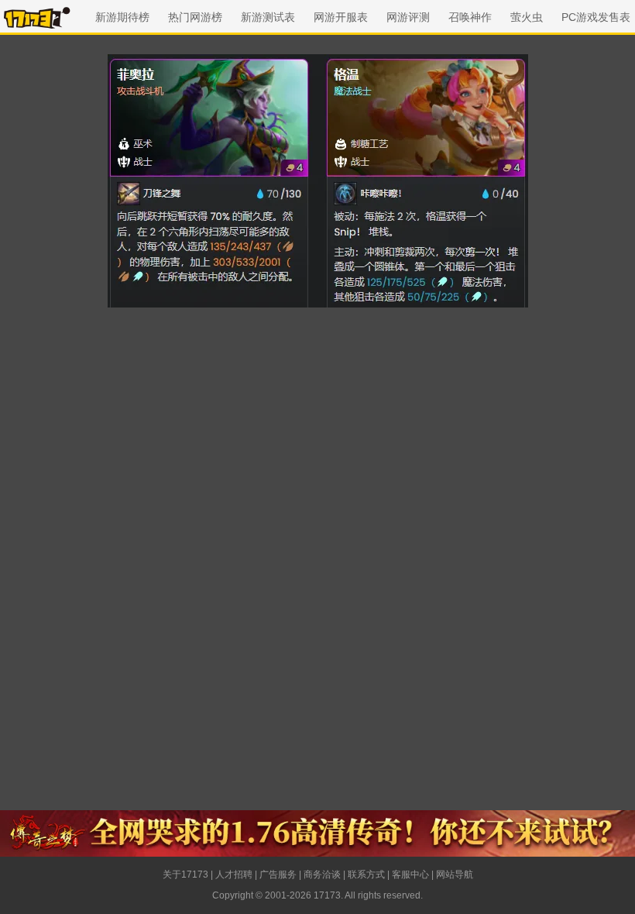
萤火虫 (526, 17)
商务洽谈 (322, 874)
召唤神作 (470, 17)
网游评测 (408, 17)
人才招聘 (233, 874)
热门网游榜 (195, 17)
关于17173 (185, 874)
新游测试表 (268, 17)
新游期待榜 (122, 17)
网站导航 (454, 874)
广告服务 (278, 874)
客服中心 (410, 874)
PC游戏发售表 (595, 17)
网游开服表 (341, 17)
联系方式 (366, 874)
